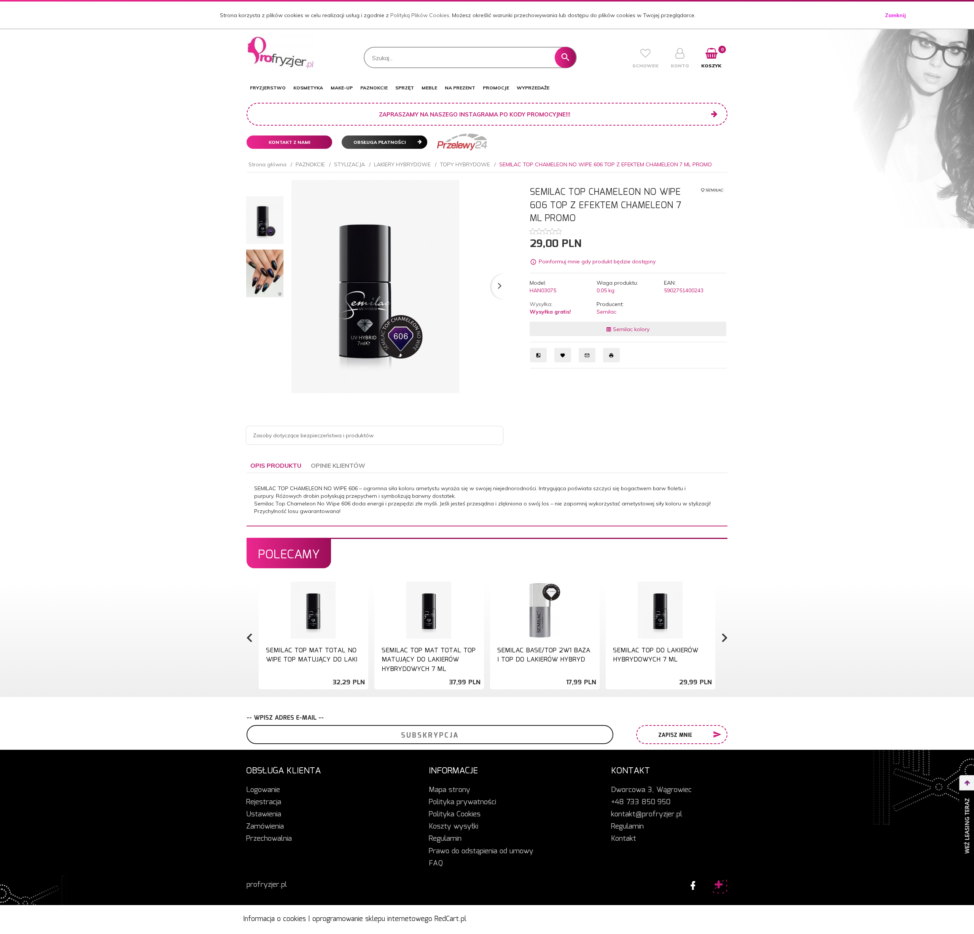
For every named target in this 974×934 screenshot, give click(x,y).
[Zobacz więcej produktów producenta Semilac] (712, 189)
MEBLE (429, 88)
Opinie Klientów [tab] (338, 465)
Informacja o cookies (274, 919)
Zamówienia (265, 826)
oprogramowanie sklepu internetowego (372, 919)
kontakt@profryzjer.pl (646, 814)
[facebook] (691, 883)
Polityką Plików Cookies (419, 15)
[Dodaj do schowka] (361, 591)
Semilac (606, 311)
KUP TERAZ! (313, 662)
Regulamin (445, 839)
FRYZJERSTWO (268, 88)
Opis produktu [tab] (275, 465)
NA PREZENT (460, 88)
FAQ (436, 863)
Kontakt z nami (289, 142)
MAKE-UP (342, 88)
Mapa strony (449, 790)
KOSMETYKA (308, 88)
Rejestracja (263, 802)
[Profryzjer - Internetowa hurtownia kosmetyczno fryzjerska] (281, 52)
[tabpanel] (487, 499)
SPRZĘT (404, 88)
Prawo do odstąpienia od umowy (481, 851)
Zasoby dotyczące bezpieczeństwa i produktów (313, 435)
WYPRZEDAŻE (533, 88)
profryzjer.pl (267, 885)
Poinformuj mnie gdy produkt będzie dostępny (597, 261)
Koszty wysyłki (453, 826)
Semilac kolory (630, 329)
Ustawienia (263, 814)
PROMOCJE (496, 88)
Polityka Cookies (455, 814)
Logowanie (263, 790)
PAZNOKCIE (374, 88)
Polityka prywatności (462, 802)
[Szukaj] (565, 57)
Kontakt (623, 839)
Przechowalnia (269, 839)
